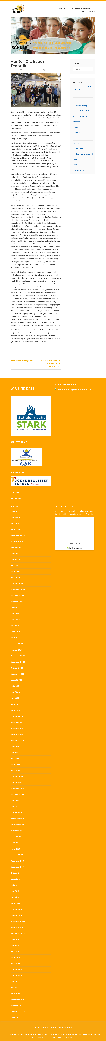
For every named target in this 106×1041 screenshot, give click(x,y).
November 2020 (18, 825)
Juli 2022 (15, 746)
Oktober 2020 (17, 831)
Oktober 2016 (17, 1006)
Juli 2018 (15, 939)
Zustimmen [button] (68, 1037)
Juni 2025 (15, 559)
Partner (75, 127)
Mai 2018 (15, 951)
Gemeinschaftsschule (81, 111)
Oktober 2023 (17, 668)
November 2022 (18, 728)
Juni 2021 (15, 807)
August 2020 (16, 837)
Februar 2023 (17, 716)
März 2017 (15, 994)
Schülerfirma (78, 148)
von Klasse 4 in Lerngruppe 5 (82, 9)
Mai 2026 (15, 523)
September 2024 (18, 608)
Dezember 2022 (18, 722)
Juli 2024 (15, 614)
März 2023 (15, 710)
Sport (75, 159)
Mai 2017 (15, 987)
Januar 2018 (16, 975)
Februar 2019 (16, 909)
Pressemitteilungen (80, 138)
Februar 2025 (17, 583)
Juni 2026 (15, 517)
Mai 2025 (15, 565)
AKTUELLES (59, 6)
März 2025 (15, 577)
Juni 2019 (15, 891)
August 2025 (16, 547)
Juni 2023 (15, 692)
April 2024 (15, 632)
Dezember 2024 (18, 589)
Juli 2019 (15, 885)
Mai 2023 (15, 698)
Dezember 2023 (18, 656)
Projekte (76, 143)
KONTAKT (92, 12)
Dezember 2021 (17, 788)
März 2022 (15, 770)
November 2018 (18, 921)
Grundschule (77, 122)
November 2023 (18, 662)
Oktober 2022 (17, 734)
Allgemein (45, 70)
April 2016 (15, 1018)
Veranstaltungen (79, 170)
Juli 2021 (15, 800)
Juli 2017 (15, 981)
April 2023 (15, 704)
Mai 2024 (15, 626)
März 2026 (15, 529)
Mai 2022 (15, 758)
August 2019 (16, 879)
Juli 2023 (15, 686)
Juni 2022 (15, 752)
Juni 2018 (15, 945)
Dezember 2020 (18, 819)
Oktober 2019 (17, 873)
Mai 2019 (15, 897)
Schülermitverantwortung (83, 154)
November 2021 (18, 794)
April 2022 (15, 764)
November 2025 (18, 541)
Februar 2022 (17, 776)
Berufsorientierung (80, 106)
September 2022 (18, 740)
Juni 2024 (15, 620)
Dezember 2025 (18, 535)
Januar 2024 (16, 650)
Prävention (77, 132)
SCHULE (70, 6)
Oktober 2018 (17, 927)
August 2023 (16, 680)
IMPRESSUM (16, 499)
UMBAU (82, 12)
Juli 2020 (15, 843)
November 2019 (18, 867)
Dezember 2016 (17, 999)
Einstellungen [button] (56, 1037)
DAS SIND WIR (60, 9)
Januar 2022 (16, 782)
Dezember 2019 (17, 861)
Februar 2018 (16, 969)
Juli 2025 (15, 553)
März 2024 (15, 638)
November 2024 (18, 595)
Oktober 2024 (17, 601)
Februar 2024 (17, 644)
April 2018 (15, 957)
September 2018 (18, 933)
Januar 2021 (16, 813)
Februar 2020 (17, 855)
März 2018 (15, 963)
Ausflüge (76, 100)
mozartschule (30, 70)
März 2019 (15, 903)
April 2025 (15, 571)
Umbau (75, 165)
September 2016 (18, 1012)
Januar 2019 (16, 915)
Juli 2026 (15, 511)
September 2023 (18, 674)
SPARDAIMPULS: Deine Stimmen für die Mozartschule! (51, 362)
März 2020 (15, 849)
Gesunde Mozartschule (81, 116)
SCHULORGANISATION (85, 6)
